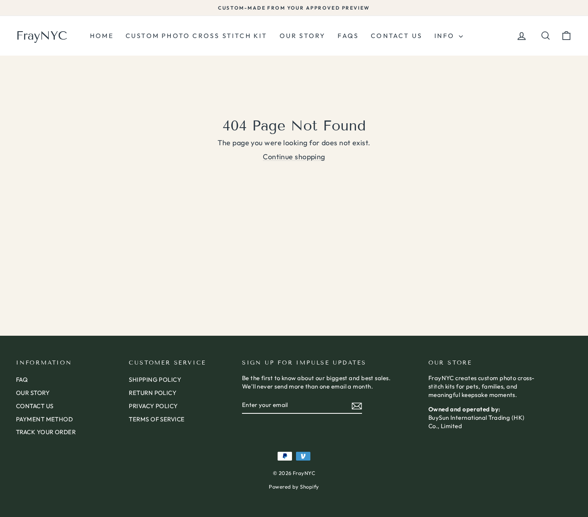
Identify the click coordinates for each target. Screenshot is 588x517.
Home (102, 36)
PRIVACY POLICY (153, 406)
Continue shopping (294, 156)
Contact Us (396, 36)
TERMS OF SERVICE (156, 419)
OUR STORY (33, 393)
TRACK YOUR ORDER (46, 432)
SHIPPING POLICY (155, 379)
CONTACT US (35, 406)
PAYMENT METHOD (44, 419)
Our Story (303, 36)
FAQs (348, 36)
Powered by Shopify (294, 486)
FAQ (22, 379)
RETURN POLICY (152, 393)
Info (445, 36)
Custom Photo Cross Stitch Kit (197, 36)
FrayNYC (41, 35)
